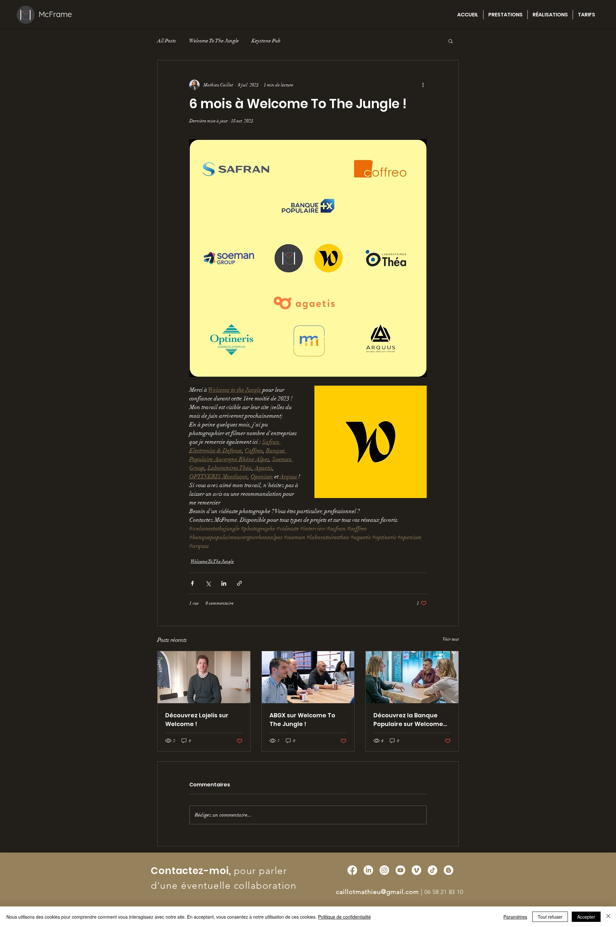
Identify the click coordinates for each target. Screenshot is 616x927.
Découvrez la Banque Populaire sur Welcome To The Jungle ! (408, 719)
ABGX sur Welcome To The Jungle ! (302, 719)
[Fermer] (608, 917)
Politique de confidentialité (344, 917)
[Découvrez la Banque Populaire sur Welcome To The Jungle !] (412, 677)
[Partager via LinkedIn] (224, 583)
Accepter (586, 917)
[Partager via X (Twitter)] (208, 583)
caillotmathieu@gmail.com (377, 892)
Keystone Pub (266, 41)
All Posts (166, 41)
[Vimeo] (416, 870)
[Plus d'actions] (423, 85)
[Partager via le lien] (239, 583)
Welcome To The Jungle (214, 41)
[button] (451, 40)
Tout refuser (550, 917)
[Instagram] (384, 870)
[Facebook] (352, 870)
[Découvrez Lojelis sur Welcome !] (204, 677)
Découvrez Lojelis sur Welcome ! (196, 719)
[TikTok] (432, 870)
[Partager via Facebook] (192, 583)
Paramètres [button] (515, 917)
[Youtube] (400, 870)
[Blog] (448, 870)
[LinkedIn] (368, 870)
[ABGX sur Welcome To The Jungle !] (308, 677)
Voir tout (451, 639)
